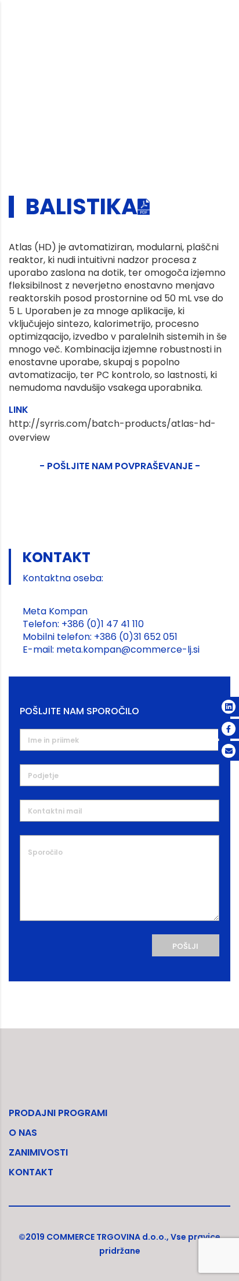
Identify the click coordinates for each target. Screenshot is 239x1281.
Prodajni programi (58, 1113)
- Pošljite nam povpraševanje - (119, 466)
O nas (23, 1132)
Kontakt (31, 1172)
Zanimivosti (38, 1152)
